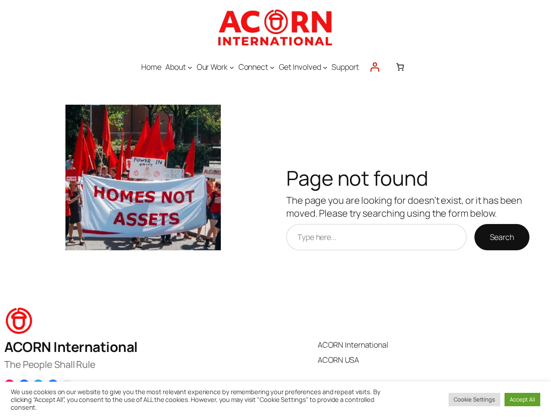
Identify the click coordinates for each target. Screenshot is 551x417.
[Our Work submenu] (231, 67)
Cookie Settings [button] (474, 399)
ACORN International (71, 346)
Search (502, 237)
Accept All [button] (522, 399)
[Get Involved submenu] (325, 67)
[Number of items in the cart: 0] (400, 67)
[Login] (374, 67)
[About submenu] (190, 67)
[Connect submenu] (272, 67)
